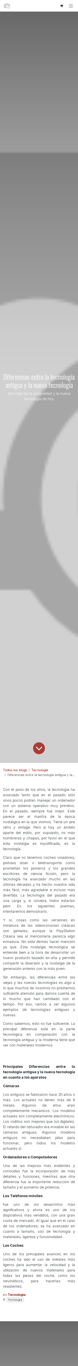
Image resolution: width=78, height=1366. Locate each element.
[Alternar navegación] (71, 6)
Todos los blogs (15, 770)
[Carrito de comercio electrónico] (61, 6)
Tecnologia (39, 770)
